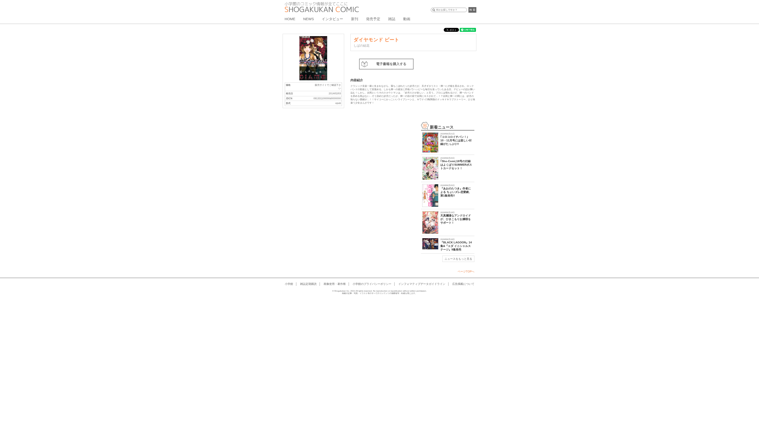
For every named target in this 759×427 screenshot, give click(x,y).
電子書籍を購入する (391, 64)
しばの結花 (361, 45)
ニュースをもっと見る (458, 258)
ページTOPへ (466, 271)
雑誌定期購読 (308, 283)
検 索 (472, 9)
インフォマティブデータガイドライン (421, 283)
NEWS (308, 19)
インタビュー (332, 19)
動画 (406, 19)
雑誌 (391, 19)
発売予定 (373, 19)
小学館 (289, 283)
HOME (290, 19)
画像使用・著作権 (335, 283)
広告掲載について (463, 283)
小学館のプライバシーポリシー (372, 283)
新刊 (354, 19)
